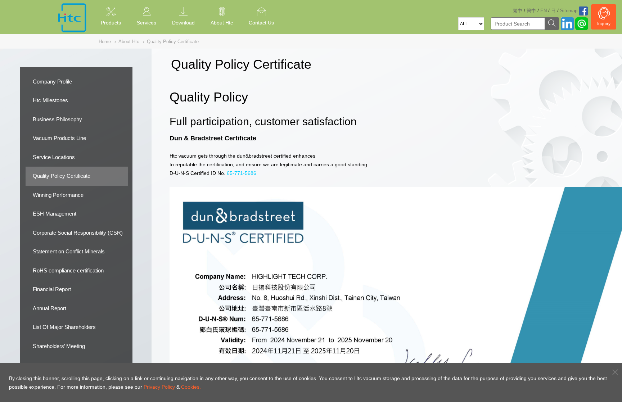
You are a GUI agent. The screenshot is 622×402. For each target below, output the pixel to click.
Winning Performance (58, 195)
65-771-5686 (241, 173)
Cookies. (191, 387)
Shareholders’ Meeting (59, 346)
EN (543, 10)
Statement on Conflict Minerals (69, 251)
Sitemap (568, 10)
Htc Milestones (50, 100)
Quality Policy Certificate (61, 176)
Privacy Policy (159, 387)
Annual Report (49, 308)
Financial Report (52, 289)
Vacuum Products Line (59, 138)
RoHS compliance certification (68, 270)
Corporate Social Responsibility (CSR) (78, 233)
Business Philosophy (57, 119)
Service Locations (54, 157)
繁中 (517, 10)
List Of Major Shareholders (64, 327)
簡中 (531, 10)
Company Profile (52, 81)
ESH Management (54, 214)
